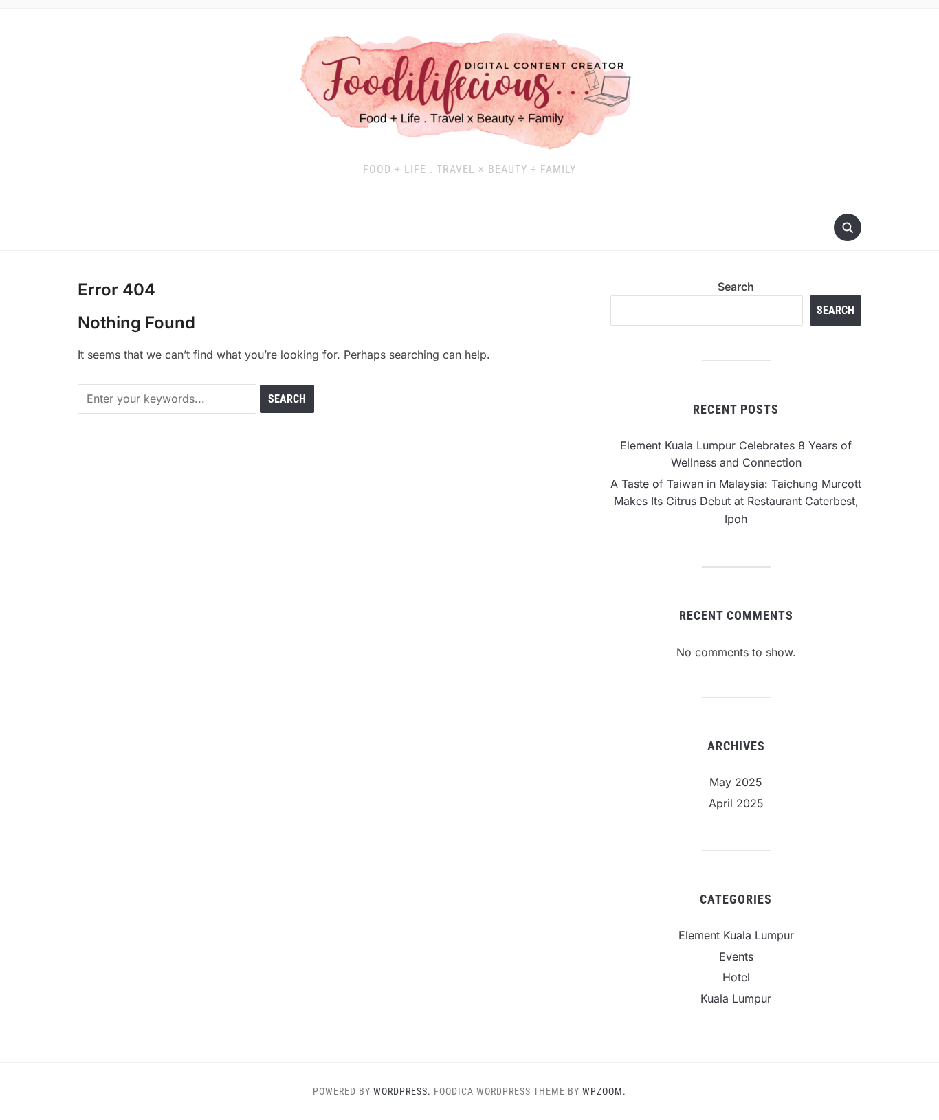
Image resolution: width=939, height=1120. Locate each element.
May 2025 (735, 782)
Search (736, 286)
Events (736, 956)
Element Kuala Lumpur (736, 935)
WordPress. (402, 1091)
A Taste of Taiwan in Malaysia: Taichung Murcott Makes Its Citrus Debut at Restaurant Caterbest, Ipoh (735, 501)
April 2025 (736, 803)
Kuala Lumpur (735, 998)
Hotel (736, 977)
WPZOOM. (604, 1091)
